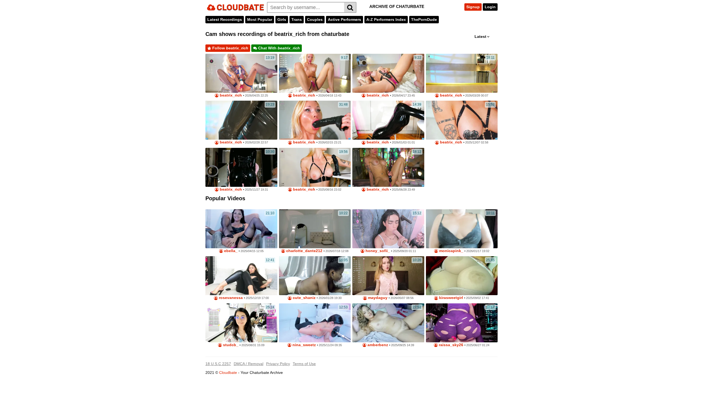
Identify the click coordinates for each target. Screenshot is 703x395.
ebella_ (230, 251)
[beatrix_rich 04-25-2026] (241, 73)
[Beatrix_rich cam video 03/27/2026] (462, 73)
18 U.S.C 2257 (218, 364)
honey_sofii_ (377, 251)
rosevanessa (230, 298)
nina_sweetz (303, 345)
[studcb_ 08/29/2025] (241, 322)
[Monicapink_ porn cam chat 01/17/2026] (462, 228)
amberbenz (377, 345)
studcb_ (230, 345)
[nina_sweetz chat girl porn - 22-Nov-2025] (315, 322)
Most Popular (259, 19)
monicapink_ (450, 251)
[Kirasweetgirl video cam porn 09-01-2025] (462, 275)
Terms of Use (304, 364)
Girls (281, 19)
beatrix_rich (230, 95)
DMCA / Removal (248, 364)
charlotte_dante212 (303, 251)
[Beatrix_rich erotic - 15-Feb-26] (315, 120)
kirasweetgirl (450, 298)
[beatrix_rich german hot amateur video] (462, 120)
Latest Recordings (224, 19)
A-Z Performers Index (386, 19)
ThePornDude (424, 19)
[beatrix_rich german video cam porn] (241, 167)
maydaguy (377, 298)
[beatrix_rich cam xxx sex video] (315, 167)
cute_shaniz (304, 298)
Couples (315, 19)
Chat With (278, 48)
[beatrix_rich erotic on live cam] (241, 120)
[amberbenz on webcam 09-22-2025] (388, 322)
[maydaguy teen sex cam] (388, 275)
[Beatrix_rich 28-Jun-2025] (388, 167)
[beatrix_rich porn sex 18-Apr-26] (315, 73)
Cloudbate (228, 372)
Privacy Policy (278, 364)
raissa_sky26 (450, 345)
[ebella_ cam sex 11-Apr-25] (241, 228)
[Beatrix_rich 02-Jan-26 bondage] (388, 120)
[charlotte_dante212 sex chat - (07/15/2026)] (315, 228)
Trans (296, 19)
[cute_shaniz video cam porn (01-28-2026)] (315, 275)
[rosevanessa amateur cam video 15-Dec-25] (241, 275)
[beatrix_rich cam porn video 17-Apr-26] (388, 73)
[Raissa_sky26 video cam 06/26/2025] (462, 322)
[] (350, 7)
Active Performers (344, 19)
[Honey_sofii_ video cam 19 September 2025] (388, 228)
